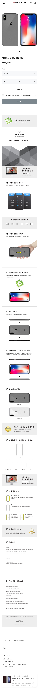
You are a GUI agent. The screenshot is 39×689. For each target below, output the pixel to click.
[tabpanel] (19, 29)
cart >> (19, 89)
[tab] (4, 111)
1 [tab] (19, 51)
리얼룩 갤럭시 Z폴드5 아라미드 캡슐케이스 (23, 679)
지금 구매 (19, 101)
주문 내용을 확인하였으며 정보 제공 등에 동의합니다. (20, 95)
